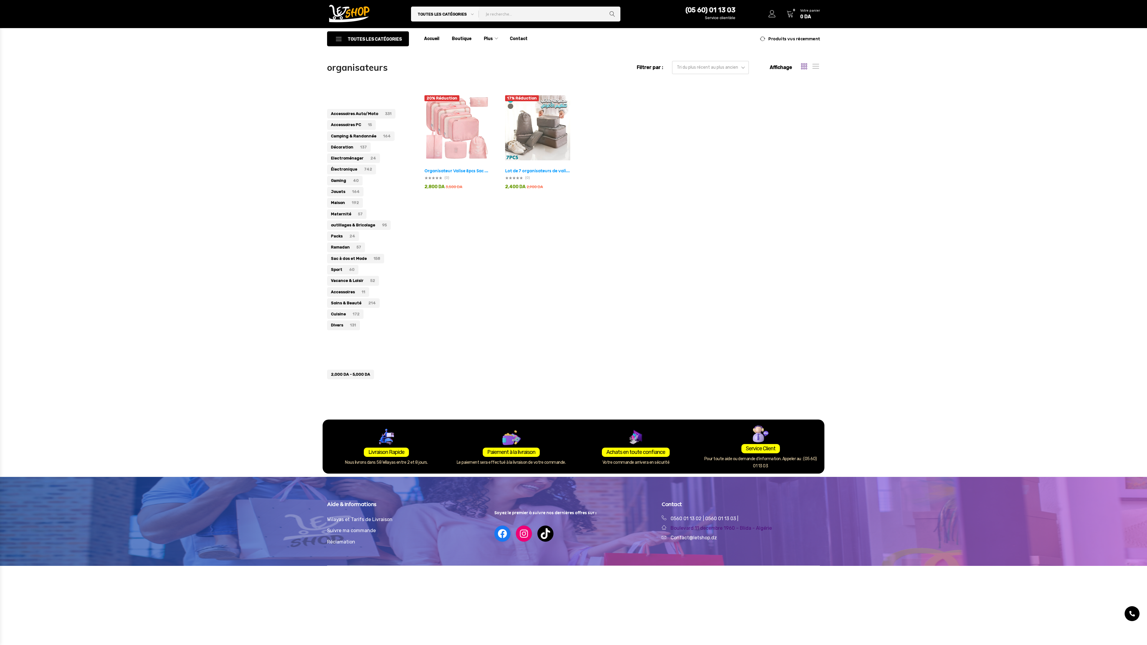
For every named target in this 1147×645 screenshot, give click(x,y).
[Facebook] (502, 534)
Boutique (461, 38)
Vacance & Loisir (353, 280)
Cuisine (345, 314)
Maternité (347, 214)
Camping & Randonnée (361, 136)
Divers (343, 325)
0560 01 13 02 (686, 518)
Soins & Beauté (353, 303)
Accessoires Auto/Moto (361, 113)
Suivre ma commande (351, 530)
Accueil (431, 38)
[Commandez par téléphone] (1132, 613)
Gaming (345, 180)
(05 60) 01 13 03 (710, 10)
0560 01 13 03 (721, 518)
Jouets (345, 191)
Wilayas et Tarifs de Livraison (359, 519)
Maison (345, 202)
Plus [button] (488, 38)
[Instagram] (524, 534)
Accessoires (348, 292)
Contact (519, 38)
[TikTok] (545, 534)
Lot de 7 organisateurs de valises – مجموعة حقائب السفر (537, 170)
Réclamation (341, 542)
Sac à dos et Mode (355, 258)
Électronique (351, 169)
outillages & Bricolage (359, 225)
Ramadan (346, 247)
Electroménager (353, 158)
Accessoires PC (351, 124)
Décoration (349, 147)
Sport (343, 269)
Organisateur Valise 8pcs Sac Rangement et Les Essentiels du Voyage (457, 170)
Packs (343, 236)
